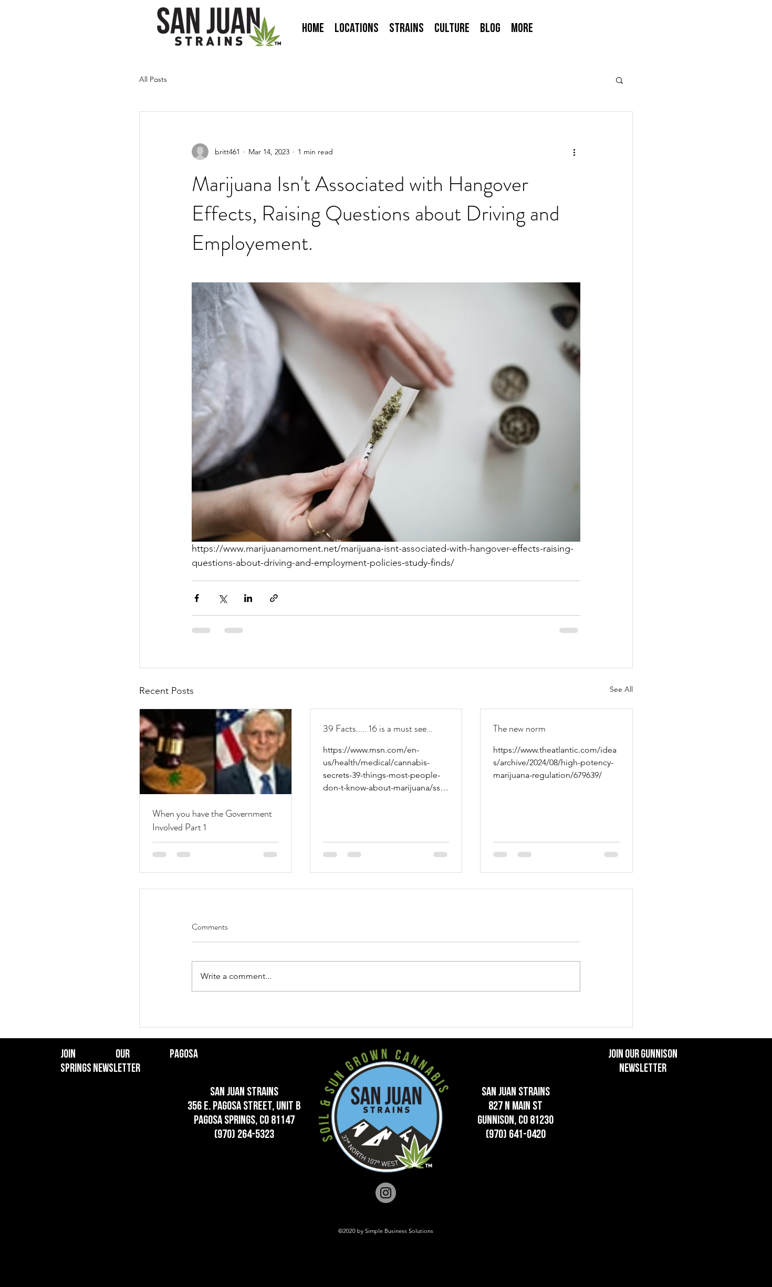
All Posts (153, 79)
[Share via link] (274, 598)
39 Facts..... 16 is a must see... (378, 728)
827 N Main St (515, 1107)
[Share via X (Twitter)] (222, 598)
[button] (356, 28)
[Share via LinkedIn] (248, 598)
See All (621, 689)
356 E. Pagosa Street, (231, 1107)
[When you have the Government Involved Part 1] (215, 751)
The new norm (519, 728)
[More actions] (574, 151)
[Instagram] (385, 1193)
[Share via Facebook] (197, 598)
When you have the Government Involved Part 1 (212, 820)
